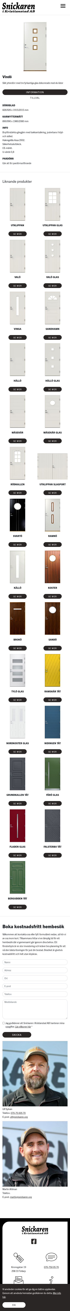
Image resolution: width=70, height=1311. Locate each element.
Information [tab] (35, 92)
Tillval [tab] (35, 97)
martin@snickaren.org (21, 1196)
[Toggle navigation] (63, 5)
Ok (14, 1304)
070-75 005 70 (18, 1112)
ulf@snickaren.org (19, 1116)
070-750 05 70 (51, 1267)
